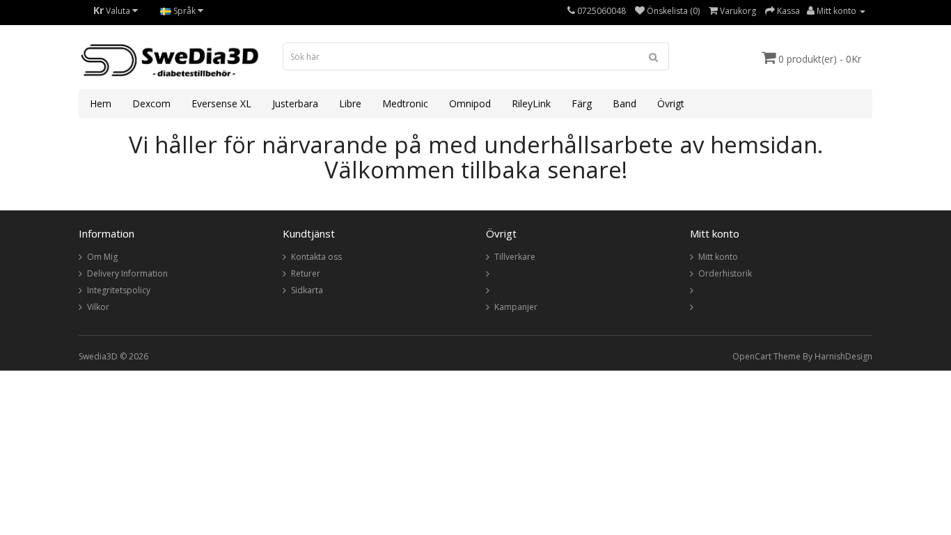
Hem (100, 103)
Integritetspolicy (118, 290)
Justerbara (295, 103)
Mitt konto (718, 257)
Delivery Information (127, 273)
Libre (350, 103)
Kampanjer (515, 307)
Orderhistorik (725, 273)
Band (624, 103)
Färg (582, 103)
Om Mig (102, 257)
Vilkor (98, 307)
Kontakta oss (316, 257)
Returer (305, 273)
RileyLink (531, 103)
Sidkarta (307, 290)
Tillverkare (514, 257)
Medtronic (405, 103)
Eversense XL (221, 103)
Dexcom (151, 103)
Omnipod (470, 103)
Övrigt (670, 103)
